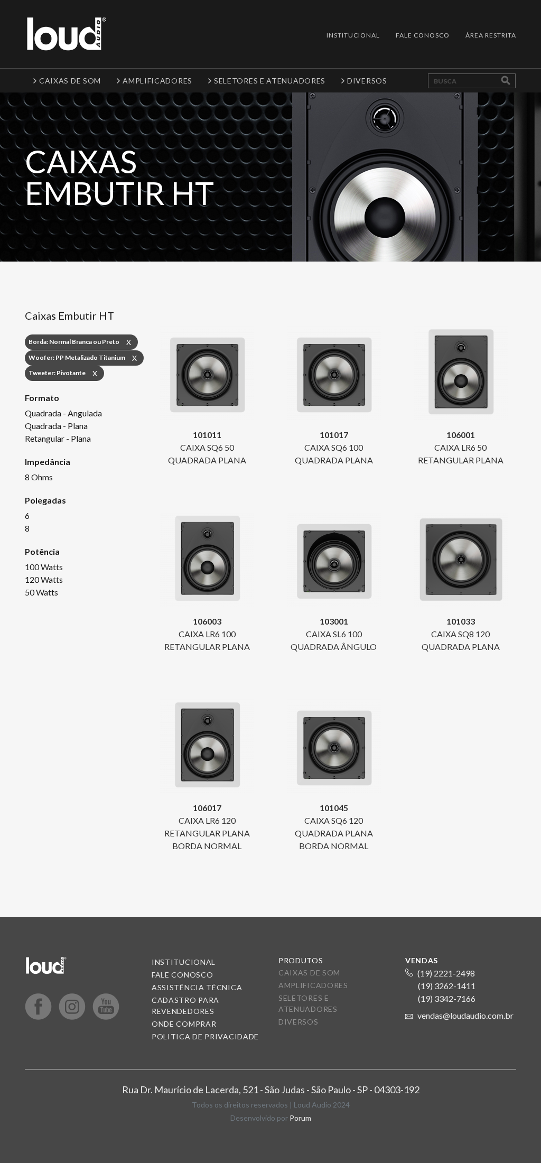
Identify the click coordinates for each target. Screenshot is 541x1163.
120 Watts (44, 579)
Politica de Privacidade (205, 1036)
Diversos (298, 1021)
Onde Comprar (184, 1023)
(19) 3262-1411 (446, 986)
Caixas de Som (309, 972)
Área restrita (490, 35)
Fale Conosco (423, 35)
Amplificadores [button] (157, 80)
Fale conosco (182, 974)
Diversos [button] (367, 80)
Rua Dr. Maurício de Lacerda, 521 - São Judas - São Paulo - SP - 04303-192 (270, 1089)
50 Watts (41, 592)
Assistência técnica (197, 987)
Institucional (353, 35)
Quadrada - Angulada (63, 413)
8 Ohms (39, 477)
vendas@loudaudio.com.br (465, 1015)
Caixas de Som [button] (70, 80)
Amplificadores (313, 985)
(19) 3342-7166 (446, 998)
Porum (300, 1117)
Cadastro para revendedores (185, 1005)
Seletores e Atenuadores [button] (269, 80)
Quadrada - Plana (56, 426)
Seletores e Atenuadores (308, 1003)
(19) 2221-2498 (446, 973)
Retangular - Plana (58, 438)
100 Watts (44, 567)
